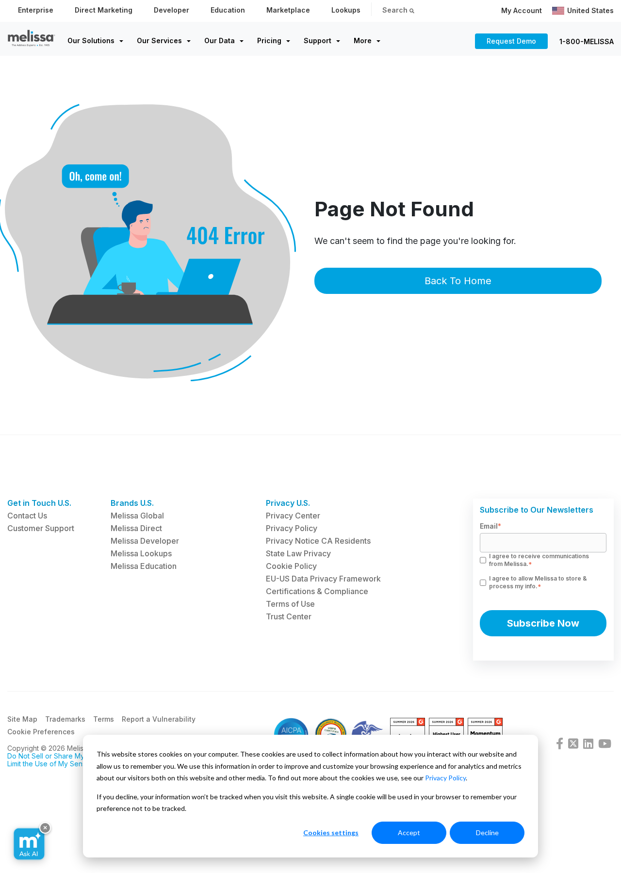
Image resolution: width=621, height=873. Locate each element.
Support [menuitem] (317, 40)
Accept (409, 832)
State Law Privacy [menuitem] (298, 553)
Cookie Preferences (41, 732)
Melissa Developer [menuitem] (145, 541)
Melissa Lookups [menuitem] (141, 553)
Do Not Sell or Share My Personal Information (79, 756)
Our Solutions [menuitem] (90, 40)
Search (395, 10)
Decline (487, 832)
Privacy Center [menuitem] (293, 515)
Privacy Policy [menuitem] (291, 528)
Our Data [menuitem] (219, 40)
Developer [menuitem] (171, 10)
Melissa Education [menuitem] (144, 566)
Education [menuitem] (228, 10)
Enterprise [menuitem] (35, 10)
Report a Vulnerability (159, 719)
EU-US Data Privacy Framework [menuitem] (323, 578)
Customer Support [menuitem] (40, 528)
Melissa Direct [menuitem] (136, 528)
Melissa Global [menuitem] (137, 515)
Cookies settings (331, 832)
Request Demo (511, 41)
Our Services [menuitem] (159, 40)
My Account (521, 10)
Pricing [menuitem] (269, 40)
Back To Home (458, 281)
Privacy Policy (445, 778)
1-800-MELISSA (586, 41)
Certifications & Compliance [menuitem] (317, 591)
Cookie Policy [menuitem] (291, 566)
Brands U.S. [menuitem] (132, 503)
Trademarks (65, 719)
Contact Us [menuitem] (27, 515)
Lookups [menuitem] (345, 10)
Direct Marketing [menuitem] (103, 10)
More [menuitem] (363, 40)
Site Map (22, 719)
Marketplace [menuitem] (288, 10)
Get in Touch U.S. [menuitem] (39, 503)
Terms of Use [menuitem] (290, 604)
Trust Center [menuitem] (288, 616)
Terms (103, 719)
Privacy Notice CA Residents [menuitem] (318, 541)
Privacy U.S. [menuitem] (288, 503)
